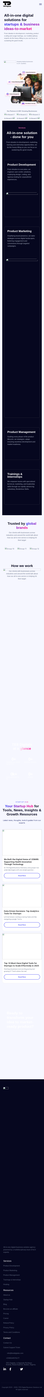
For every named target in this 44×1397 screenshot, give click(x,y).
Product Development (11, 1266)
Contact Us (7, 1343)
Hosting (6, 1284)
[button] (5, 548)
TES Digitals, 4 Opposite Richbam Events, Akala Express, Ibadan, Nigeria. (21, 1364)
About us (6, 1295)
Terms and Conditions (11, 1332)
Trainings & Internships (12, 1280)
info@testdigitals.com (15, 1353)
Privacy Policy (8, 1327)
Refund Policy (8, 1323)
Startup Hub (7, 1300)
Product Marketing (10, 1270)
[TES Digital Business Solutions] (7, 4)
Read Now (22, 876)
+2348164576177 (12, 1358)
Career (6, 1318)
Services (7, 1261)
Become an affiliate (10, 1309)
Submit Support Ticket (11, 1347)
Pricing (6, 1314)
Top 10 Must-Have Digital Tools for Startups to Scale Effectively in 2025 (21, 964)
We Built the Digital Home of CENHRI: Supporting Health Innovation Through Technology (21, 862)
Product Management (11, 1275)
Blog (5, 1304)
